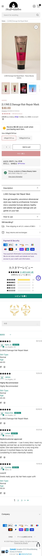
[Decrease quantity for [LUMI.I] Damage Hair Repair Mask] (3, 147)
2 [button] (18, 500)
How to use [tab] (8, 217)
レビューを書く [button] (21, 296)
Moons (4, 100)
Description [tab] (8, 188)
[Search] (37, 15)
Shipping (4, 111)
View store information (15, 176)
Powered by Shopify (21, 543)
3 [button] (21, 500)
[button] (11, 280)
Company (6, 514)
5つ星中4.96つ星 (26, 272)
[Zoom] (36, 27)
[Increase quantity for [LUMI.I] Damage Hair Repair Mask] (9, 147)
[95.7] (14, 309)
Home (3, 21)
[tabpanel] (21, 202)
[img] (5, 341)
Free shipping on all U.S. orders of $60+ (20, 226)
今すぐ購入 (21, 153)
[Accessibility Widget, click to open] (38, 278)
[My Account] (34, 6)
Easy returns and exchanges (16, 232)
